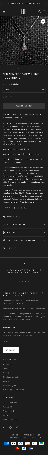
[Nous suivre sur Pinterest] (17, 427)
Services (6, 381)
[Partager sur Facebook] (15, 208)
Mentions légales (9, 385)
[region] (24, 270)
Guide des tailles (9, 411)
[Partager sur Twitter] (18, 208)
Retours (6, 373)
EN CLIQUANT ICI (15, 117)
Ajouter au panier (24, 106)
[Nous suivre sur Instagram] (10, 427)
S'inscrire (10, 350)
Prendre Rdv (8, 407)
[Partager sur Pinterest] (22, 208)
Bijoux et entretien (10, 420)
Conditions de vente (11, 377)
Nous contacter (9, 364)
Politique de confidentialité (13, 390)
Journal (5, 415)
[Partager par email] (25, 208)
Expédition (7, 368)
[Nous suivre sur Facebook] (4, 427)
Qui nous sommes (10, 402)
